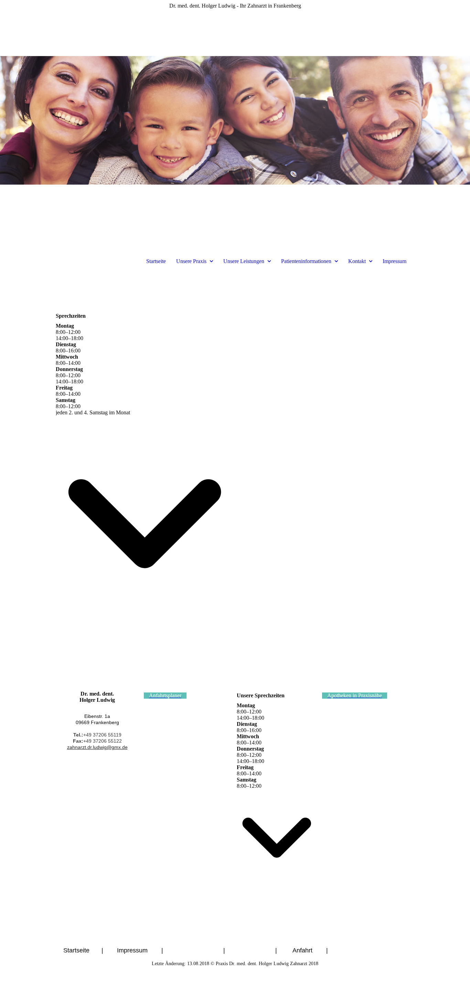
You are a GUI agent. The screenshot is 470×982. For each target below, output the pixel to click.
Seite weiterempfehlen (375, 950)
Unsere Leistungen (243, 261)
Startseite (156, 261)
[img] (235, 120)
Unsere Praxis (191, 261)
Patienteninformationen (306, 261)
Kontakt (357, 261)
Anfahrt (303, 950)
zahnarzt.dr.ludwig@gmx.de (97, 747)
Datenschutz (194, 950)
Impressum (394, 261)
